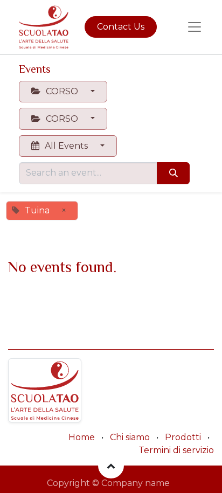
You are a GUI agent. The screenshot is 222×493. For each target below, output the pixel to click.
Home (81, 437)
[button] (111, 465)
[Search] (173, 173)
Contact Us (120, 27)
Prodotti (183, 437)
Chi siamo (130, 437)
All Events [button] (66, 146)
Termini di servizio (176, 450)
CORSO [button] (62, 91)
